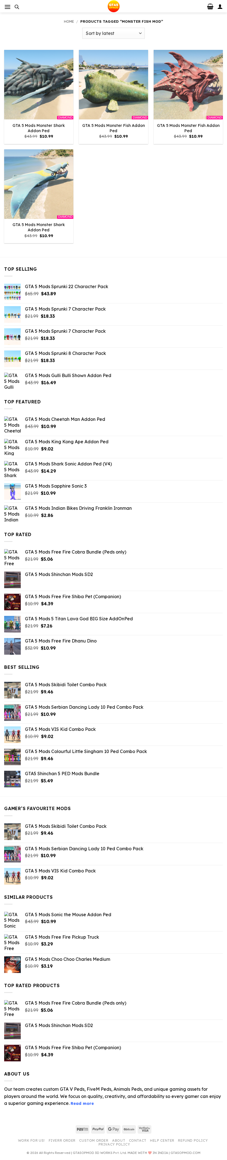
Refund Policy (193, 1140)
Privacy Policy (114, 1144)
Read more (82, 1103)
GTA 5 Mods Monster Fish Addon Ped (113, 128)
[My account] (220, 6)
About (118, 1140)
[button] (7, 7)
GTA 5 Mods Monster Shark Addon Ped (38, 128)
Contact (137, 1140)
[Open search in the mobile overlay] (17, 6)
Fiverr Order (62, 1140)
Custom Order (93, 1140)
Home (69, 21)
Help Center (162, 1140)
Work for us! (31, 1140)
